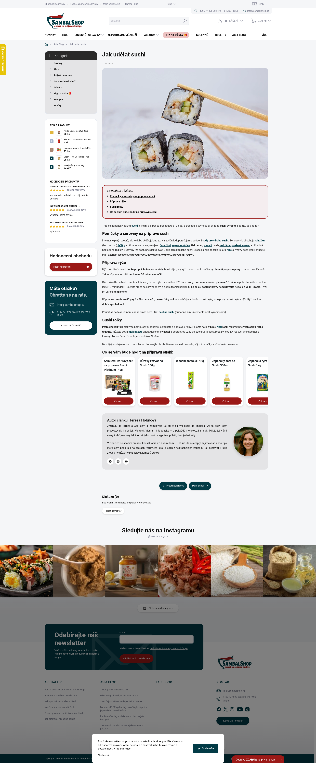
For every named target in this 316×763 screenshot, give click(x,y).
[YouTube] (126, 461)
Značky (57, 105)
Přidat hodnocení (61, 266)
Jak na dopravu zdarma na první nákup (65, 689)
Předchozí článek (175, 485)
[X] (225, 708)
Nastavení (103, 755)
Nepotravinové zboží (64, 81)
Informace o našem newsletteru (61, 695)
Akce (56, 69)
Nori (219, 327)
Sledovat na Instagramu (161, 608)
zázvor (246, 245)
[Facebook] (110, 461)
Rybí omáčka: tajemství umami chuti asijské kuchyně (122, 718)
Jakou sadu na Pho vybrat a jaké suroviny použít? (121, 727)
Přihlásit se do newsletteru (136, 658)
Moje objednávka (111, 4)
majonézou (135, 331)
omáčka (185, 245)
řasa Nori (165, 245)
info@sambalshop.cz (70, 304)
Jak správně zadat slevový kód (60, 701)
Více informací (122, 748)
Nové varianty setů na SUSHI (59, 707)
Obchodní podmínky (55, 4)
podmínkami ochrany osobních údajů (169, 648)
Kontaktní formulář (71, 325)
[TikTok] (247, 708)
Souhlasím (208, 748)
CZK (261, 4)
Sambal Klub (131, 4)
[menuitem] (51, 35)
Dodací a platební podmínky (84, 4)
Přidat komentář (113, 511)
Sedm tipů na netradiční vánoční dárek (64, 713)
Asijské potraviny (63, 75)
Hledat (185, 20)
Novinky (58, 63)
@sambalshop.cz (158, 536)
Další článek (198, 485)
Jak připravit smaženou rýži (114, 689)
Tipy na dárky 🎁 (62, 93)
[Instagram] (118, 461)
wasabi (208, 245)
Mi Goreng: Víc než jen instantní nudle (119, 695)
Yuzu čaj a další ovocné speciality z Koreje (121, 701)
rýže (229, 249)
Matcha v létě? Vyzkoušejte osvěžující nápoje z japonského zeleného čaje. (123, 709)
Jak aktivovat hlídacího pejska (60, 719)
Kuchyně (58, 99)
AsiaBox (58, 87)
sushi (135, 225)
